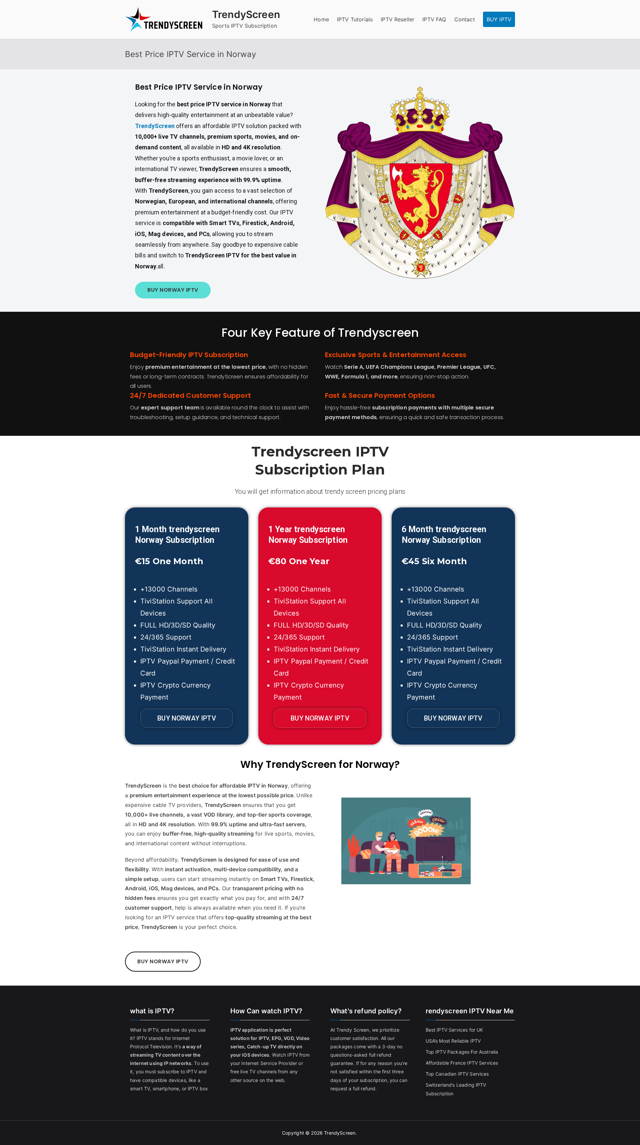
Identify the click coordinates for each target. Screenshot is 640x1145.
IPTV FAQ (434, 19)
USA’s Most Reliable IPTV (453, 1041)
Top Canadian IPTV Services (458, 1074)
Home (321, 19)
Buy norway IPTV (186, 718)
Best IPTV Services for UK (455, 1030)
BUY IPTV (499, 19)
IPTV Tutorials (355, 19)
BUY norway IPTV (172, 290)
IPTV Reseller (397, 19)
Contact (464, 19)
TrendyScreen (246, 14)
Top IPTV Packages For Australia (462, 1052)
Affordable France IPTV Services (462, 1063)
